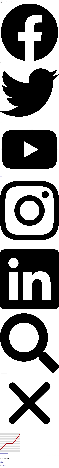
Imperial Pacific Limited (4, 453)
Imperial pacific (1, 0)
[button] (29, 343)
